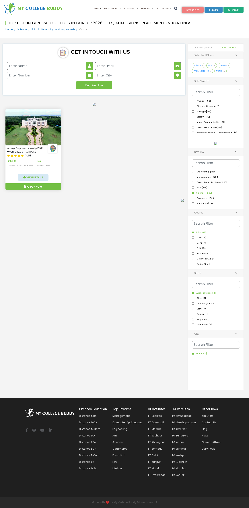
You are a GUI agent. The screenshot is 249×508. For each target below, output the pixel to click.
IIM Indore (178, 442)
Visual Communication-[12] (210, 122)
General (46, 29)
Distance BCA (87, 449)
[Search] (176, 8)
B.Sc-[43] (201, 232)
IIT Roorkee (155, 416)
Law (114, 462)
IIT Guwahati (156, 422)
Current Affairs (211, 442)
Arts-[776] (201, 187)
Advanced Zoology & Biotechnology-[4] (216, 132)
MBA (96, 8)
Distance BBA (87, 442)
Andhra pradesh (65, 29)
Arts (114, 435)
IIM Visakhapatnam (184, 422)
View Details (34, 177)
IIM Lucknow (179, 462)
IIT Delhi (153, 455)
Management (121, 416)
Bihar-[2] (201, 298)
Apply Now (34, 186)
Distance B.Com (89, 455)
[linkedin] (50, 430)
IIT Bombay (155, 449)
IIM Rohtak (178, 475)
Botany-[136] (203, 116)
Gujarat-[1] (202, 314)
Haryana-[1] (202, 319)
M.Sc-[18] (201, 237)
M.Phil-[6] (201, 242)
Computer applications (127, 422)
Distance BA (86, 462)
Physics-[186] (203, 100)
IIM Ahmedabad (182, 416)
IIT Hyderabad (157, 475)
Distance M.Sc (88, 468)
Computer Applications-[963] (211, 182)
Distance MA (87, 435)
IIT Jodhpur (155, 435)
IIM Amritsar (179, 429)
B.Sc (34, 29)
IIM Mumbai (179, 468)
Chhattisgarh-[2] (205, 303)
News (205, 435)
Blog (204, 429)
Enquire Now (94, 85)
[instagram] (34, 430)
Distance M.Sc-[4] (205, 258)
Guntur (219, 71)
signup (233, 10)
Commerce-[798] (205, 198)
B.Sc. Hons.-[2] (203, 253)
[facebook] (27, 430)
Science (145, 8)
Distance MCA (88, 422)
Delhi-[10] (201, 308)
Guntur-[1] (201, 353)
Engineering (111, 8)
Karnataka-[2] (204, 324)
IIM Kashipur (179, 455)
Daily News (208, 449)
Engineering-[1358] (206, 171)
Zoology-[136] (203, 111)
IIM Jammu (179, 449)
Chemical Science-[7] (207, 106)
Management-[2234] (207, 177)
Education (129, 8)
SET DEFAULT (229, 47)
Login (213, 10)
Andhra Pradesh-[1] (206, 292)
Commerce (119, 449)
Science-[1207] (204, 192)
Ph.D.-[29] (201, 248)
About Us (207, 416)
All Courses (162, 8)
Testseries (193, 10)
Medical (117, 468)
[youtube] (42, 430)
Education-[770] (204, 203)
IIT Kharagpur (156, 442)
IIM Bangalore (180, 435)
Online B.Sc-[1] (203, 264)
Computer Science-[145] (209, 127)
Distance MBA (87, 416)
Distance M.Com (89, 429)
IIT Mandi (153, 468)
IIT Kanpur (154, 462)
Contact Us (209, 422)
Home (9, 29)
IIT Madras (154, 429)
